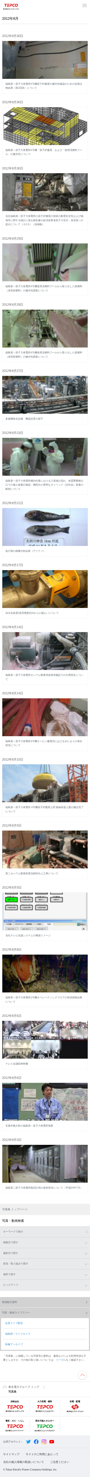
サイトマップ (11, 1454)
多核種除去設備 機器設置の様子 (24, 418)
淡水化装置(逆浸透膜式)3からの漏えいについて (32, 613)
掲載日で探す (10, 1242)
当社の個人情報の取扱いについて (23, 1462)
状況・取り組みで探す (15, 1263)
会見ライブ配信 (14, 1323)
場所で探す (9, 1274)
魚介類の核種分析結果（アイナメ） (25, 551)
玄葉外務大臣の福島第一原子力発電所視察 (29, 1125)
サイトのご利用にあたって (42, 1454)
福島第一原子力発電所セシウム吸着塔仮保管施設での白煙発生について (44, 677)
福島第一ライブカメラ (17, 1333)
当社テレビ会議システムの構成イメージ (28, 935)
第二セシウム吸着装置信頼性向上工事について (31, 873)
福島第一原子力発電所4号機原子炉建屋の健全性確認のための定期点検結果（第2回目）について (43, 86)
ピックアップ (10, 1284)
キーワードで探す (13, 1231)
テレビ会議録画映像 (16, 1063)
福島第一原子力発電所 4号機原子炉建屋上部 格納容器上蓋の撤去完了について (44, 809)
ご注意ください (59, 1462)
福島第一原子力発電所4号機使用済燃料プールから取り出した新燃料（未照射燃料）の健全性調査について (43, 288)
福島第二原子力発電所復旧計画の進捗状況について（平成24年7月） (44, 1187)
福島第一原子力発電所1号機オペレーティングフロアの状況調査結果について (43, 999)
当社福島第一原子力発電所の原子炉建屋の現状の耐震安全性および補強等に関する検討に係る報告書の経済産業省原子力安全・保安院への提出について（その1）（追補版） (44, 220)
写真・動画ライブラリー (16, 1312)
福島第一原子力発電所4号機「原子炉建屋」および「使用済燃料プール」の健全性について (43, 152)
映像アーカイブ (14, 1344)
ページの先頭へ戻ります (82, 1375)
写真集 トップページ (15, 1209)
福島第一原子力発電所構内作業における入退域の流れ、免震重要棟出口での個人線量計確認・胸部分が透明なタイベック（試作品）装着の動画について (44, 484)
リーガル (61, 1359)
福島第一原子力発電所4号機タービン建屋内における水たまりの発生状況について (43, 743)
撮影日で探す (10, 1253)
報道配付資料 (9, 1302)
